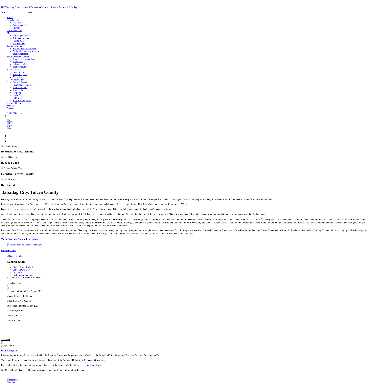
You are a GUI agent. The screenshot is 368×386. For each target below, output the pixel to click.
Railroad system (20, 74)
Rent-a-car (17, 98)
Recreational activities (22, 85)
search (31, 12)
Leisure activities (20, 64)
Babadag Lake (8, 250)
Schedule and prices (22, 100)
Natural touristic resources (24, 48)
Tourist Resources (15, 46)
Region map (18, 41)
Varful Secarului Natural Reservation (19, 239)
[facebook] (12, 380)
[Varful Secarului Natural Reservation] (25, 244)
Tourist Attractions (21, 54)
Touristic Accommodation (24, 59)
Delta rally (17, 272)
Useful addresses (14, 103)
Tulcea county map (21, 38)
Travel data (18, 90)
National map (19, 43)
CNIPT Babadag (14, 113)
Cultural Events (20, 82)
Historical (17, 22)
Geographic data (20, 25)
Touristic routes (20, 67)
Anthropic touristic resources (26, 51)
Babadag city (13, 20)
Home (10, 17)
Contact (10, 108)
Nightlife (17, 95)
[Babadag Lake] (14, 256)
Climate (16, 28)
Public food (18, 61)
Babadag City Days (21, 270)
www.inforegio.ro (9, 350)
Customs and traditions (23, 275)
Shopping (17, 92)
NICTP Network (14, 30)
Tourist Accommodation (18, 56)
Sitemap (10, 105)
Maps (9, 33)
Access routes (13, 69)
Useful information (15, 79)
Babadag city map (21, 35)
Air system (17, 77)
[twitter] (11, 382)
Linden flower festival (23, 267)
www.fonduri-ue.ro (93, 365)
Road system (18, 72)
